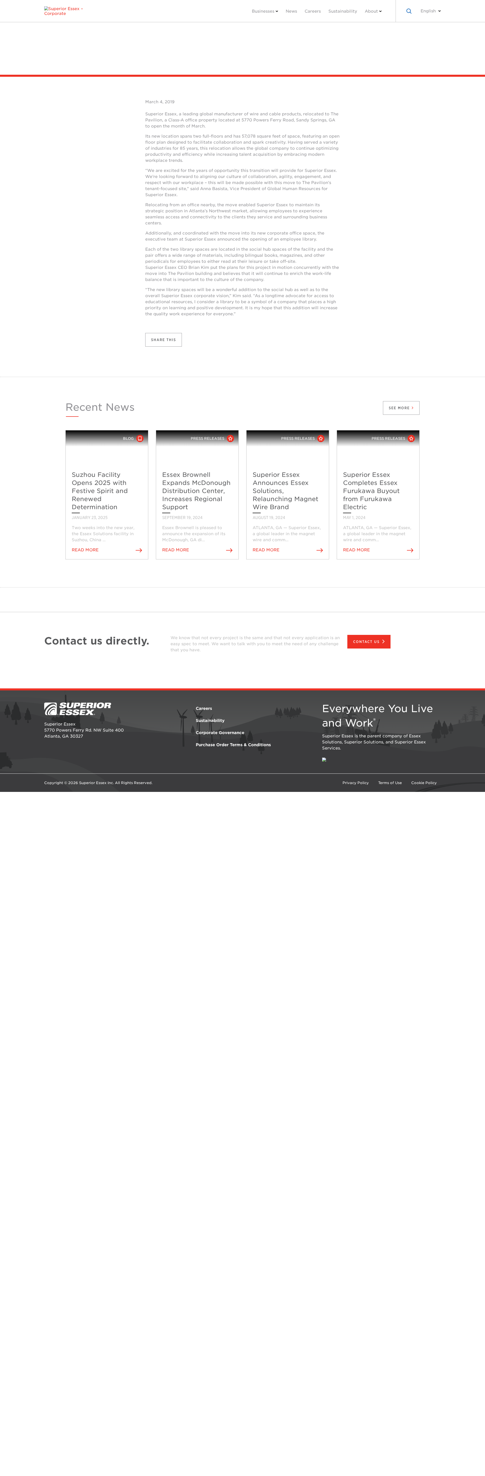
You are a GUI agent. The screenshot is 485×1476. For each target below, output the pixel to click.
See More (400, 408)
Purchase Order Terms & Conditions (233, 744)
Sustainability (342, 11)
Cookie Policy (424, 783)
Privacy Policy (356, 783)
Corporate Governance (220, 732)
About (371, 11)
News (291, 11)
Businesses (263, 11)
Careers (313, 11)
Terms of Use (390, 783)
